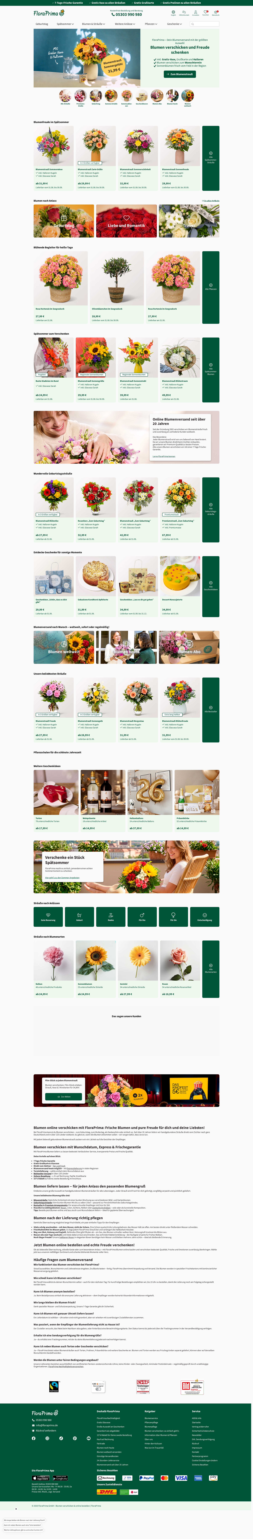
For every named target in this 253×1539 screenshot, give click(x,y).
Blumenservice (151, 1418)
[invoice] (106, 1478)
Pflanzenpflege (151, 1422)
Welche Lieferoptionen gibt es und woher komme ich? (23, 1530)
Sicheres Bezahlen (200, 1464)
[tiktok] (61, 1438)
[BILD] (192, 1387)
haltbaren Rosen (66, 1237)
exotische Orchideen (101, 1207)
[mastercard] (164, 1478)
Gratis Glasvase (103, 1422)
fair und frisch (59, 1166)
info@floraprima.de (47, 1425)
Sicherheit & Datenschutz (203, 1430)
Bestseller (38, 1205)
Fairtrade (101, 1443)
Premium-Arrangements (56, 1205)
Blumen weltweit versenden (109, 1452)
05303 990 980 (129, 14)
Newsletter (197, 1435)
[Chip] (143, 1387)
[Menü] (103, 1382)
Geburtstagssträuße (43, 1202)
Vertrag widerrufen (200, 1426)
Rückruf (195, 1443)
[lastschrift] (127, 1478)
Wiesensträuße (40, 1200)
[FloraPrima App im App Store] (41, 1478)
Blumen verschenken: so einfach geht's (162, 1430)
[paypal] (146, 1478)
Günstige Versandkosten (107, 1456)
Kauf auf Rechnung (105, 1439)
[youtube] (89, 1438)
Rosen (63, 1207)
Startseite (196, 1422)
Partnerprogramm (200, 1456)
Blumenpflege (151, 1426)
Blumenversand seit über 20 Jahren (112, 1464)
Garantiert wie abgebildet (108, 1430)
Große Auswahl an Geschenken (110, 1426)
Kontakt (195, 1452)
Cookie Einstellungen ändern (205, 1460)
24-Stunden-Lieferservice (108, 1460)
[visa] (181, 1478)
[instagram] (47, 1438)
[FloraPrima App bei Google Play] (60, 1478)
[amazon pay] (213, 1478)
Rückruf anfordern (46, 1430)
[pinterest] (75, 1438)
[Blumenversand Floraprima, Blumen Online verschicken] (49, 16)
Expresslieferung (74, 1168)
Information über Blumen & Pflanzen (161, 1435)
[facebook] (33, 1438)
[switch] (98, 1389)
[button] (12, 1512)
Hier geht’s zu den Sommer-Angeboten (62, 877)
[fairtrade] (54, 1386)
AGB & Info (196, 1418)
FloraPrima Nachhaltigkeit (108, 1418)
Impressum (197, 1447)
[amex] (198, 1478)
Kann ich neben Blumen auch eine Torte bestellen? (22, 1525)
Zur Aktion (65, 1096)
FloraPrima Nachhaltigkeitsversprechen (65, 1366)
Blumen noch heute (105, 1447)
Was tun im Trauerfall (154, 1447)
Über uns (149, 1439)
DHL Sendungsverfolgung (203, 1439)
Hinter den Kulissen (153, 1443)
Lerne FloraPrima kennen (164, 456)
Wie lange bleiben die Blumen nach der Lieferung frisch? (24, 1520)
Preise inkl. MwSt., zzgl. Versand (46, 1491)
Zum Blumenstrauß (182, 74)
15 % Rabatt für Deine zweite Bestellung (114, 1435)
